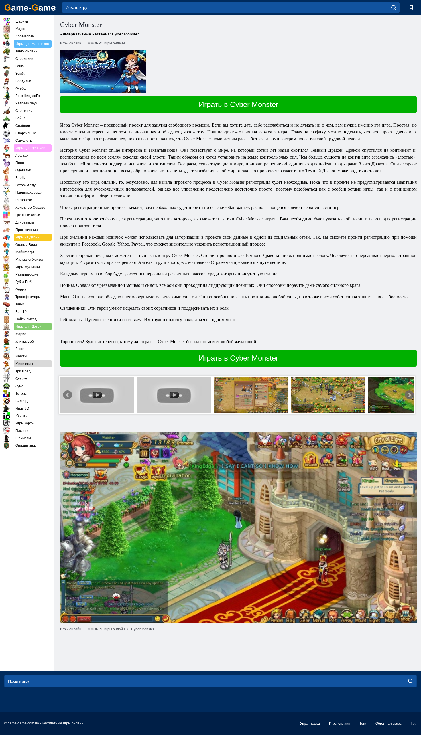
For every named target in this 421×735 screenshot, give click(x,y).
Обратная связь (388, 724)
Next (409, 395)
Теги (362, 724)
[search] (393, 7)
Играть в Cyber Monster (238, 104)
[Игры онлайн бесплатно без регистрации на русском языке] (30, 7)
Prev (67, 395)
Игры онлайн (339, 724)
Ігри (414, 724)
